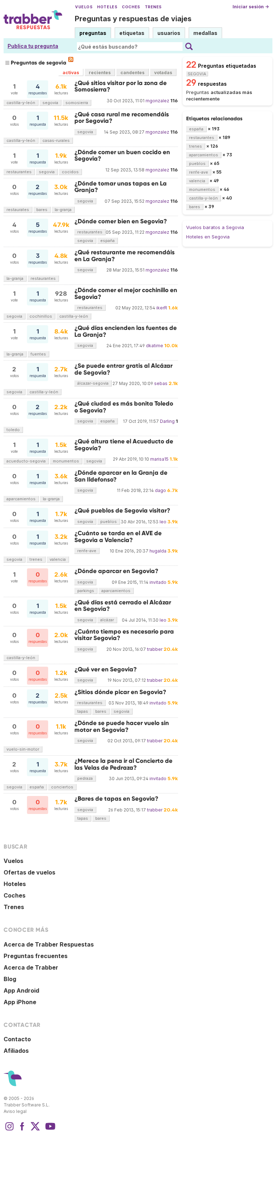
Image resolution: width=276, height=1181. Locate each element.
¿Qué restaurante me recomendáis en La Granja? (124, 256)
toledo (13, 429)
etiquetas (131, 33)
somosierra (76, 102)
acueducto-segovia (26, 461)
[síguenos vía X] (35, 1129)
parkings (85, 590)
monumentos (66, 461)
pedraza (85, 778)
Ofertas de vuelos (29, 872)
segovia (50, 102)
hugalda (158, 551)
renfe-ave (86, 550)
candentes (132, 72)
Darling (167, 421)
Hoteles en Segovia (208, 237)
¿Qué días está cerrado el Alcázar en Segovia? (122, 606)
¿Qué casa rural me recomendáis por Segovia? (121, 118)
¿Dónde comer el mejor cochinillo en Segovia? (125, 293)
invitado (158, 582)
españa (107, 240)
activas (71, 72)
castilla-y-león (20, 102)
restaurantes (19, 171)
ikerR (161, 307)
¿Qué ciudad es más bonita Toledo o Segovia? (123, 407)
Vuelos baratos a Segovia (215, 227)
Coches (131, 7)
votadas (163, 72)
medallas (205, 33)
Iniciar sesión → (251, 6)
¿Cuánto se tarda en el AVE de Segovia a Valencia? (118, 536)
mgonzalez (157, 100)
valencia (58, 559)
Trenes (153, 7)
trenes (35, 559)
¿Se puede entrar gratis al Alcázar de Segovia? (123, 369)
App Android (21, 990)
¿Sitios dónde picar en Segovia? (120, 692)
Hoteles (107, 7)
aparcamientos (21, 498)
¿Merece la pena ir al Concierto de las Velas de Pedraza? (123, 764)
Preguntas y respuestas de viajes (133, 18)
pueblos (108, 521)
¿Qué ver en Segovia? (105, 669)
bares (41, 209)
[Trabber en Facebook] (22, 1129)
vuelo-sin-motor (22, 749)
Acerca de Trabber (31, 967)
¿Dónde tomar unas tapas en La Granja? (120, 187)
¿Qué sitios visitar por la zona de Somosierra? (120, 86)
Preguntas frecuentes (36, 955)
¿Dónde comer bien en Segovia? (120, 221)
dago (160, 490)
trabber (154, 649)
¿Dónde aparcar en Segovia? (116, 571)
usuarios (168, 33)
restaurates (17, 209)
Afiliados (16, 1050)
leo (163, 521)
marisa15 (159, 459)
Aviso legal (15, 1111)
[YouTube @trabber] (49, 1129)
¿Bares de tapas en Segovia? (116, 798)
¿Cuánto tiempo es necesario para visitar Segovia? (124, 635)
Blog (10, 979)
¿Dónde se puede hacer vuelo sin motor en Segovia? (121, 726)
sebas (160, 383)
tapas (82, 711)
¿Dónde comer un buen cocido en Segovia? (122, 155)
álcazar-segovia (93, 383)
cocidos (70, 171)
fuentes (38, 354)
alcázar (107, 619)
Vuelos (83, 7)
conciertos (62, 786)
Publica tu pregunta (33, 46)
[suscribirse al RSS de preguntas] (70, 59)
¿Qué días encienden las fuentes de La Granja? (125, 331)
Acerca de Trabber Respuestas (49, 944)
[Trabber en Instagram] (9, 1129)
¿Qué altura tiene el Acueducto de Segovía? (123, 445)
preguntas (92, 33)
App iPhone (20, 1002)
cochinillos (40, 316)
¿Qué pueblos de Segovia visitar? (122, 510)
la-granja (63, 209)
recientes (100, 72)
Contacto (17, 1039)
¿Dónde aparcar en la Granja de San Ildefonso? (120, 476)
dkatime (154, 345)
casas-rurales (56, 140)
